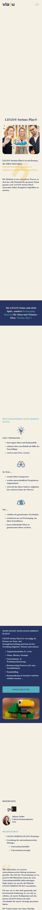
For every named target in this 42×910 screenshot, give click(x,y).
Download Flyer (21, 689)
